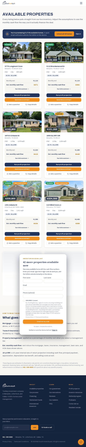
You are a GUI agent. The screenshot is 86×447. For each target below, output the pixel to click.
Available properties (36, 389)
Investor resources (75, 392)
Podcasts (72, 400)
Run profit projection (22, 95)
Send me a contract (22, 100)
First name (26, 278)
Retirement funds (35, 400)
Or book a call (47, 427)
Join (34, 427)
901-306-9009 (28, 367)
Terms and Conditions (42, 317)
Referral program (75, 396)
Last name (47, 278)
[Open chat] (81, 442)
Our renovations (55, 392)
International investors (33, 405)
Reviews (52, 396)
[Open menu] (81, 3)
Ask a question (14, 104)
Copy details (32, 104)
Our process (33, 392)
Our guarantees (54, 389)
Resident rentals (75, 407)
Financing (32, 396)
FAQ (50, 404)
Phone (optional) (29, 293)
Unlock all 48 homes (64, 34)
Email (25, 285)
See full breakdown (21, 89)
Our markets (53, 400)
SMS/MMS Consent (32, 300)
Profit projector (74, 389)
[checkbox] (24, 301)
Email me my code (43, 321)
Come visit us (73, 404)
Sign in (78, 34)
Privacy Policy (29, 317)
